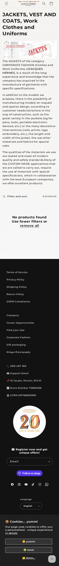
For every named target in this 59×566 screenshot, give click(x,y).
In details (11, 533)
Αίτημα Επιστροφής (18, 352)
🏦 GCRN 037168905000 (21, 395)
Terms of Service (17, 272)
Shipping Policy (17, 286)
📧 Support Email (18, 373)
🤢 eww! (28, 549)
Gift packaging (16, 344)
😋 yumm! (28, 541)
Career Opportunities (20, 322)
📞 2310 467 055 (16, 366)
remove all (29, 226)
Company (13, 315)
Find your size (15, 330)
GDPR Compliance (18, 301)
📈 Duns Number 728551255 (24, 387)
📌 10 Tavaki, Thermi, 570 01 (24, 380)
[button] (6, 3)
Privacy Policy (15, 279)
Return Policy (15, 294)
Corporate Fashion (18, 337)
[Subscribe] (48, 461)
